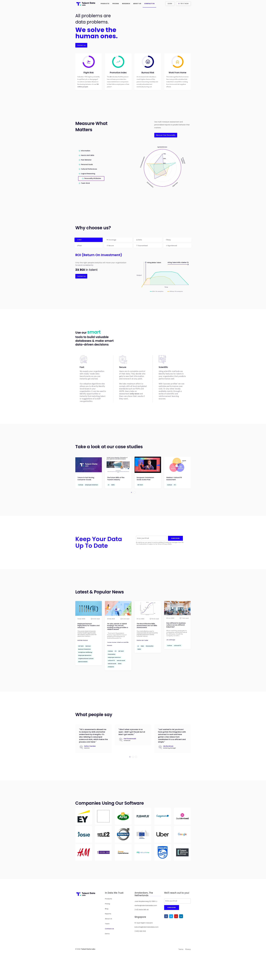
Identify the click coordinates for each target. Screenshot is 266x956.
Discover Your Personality (165, 135)
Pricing (115, 4)
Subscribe (175, 538)
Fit (115, 651)
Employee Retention (84, 655)
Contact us (81, 45)
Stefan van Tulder (142, 640)
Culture (110, 651)
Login (170, 4)
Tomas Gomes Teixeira (114, 642)
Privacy (188, 949)
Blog (106, 909)
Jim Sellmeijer (170, 640)
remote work (121, 660)
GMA (142, 646)
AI (138, 646)
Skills (139, 649)
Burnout (88, 646)
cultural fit (111, 660)
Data (119, 663)
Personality (111, 654)
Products (105, 4)
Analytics (111, 667)
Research (126, 4)
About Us (137, 4)
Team (107, 924)
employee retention (114, 657)
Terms (180, 949)
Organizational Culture (85, 658)
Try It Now (184, 4)
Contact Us (149, 4)
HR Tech (81, 646)
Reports (108, 914)
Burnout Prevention (84, 649)
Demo (107, 934)
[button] (131, 492)
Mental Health (82, 661)
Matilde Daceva (83, 640)
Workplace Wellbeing (85, 652)
